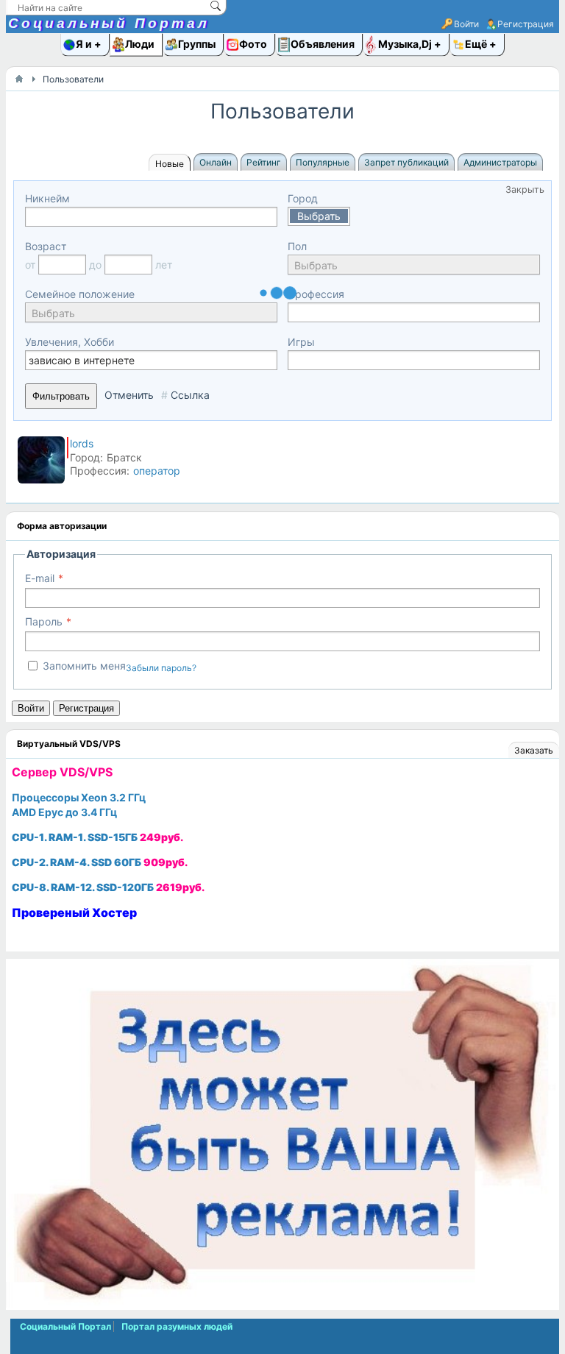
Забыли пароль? (161, 667)
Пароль (44, 621)
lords (81, 443)
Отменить (129, 395)
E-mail (39, 578)
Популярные (322, 162)
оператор (156, 470)
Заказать (533, 750)
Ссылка (190, 395)
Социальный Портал (109, 23)
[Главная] (19, 79)
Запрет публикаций (406, 162)
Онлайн (215, 162)
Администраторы (500, 162)
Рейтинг (263, 162)
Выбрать (319, 216)
